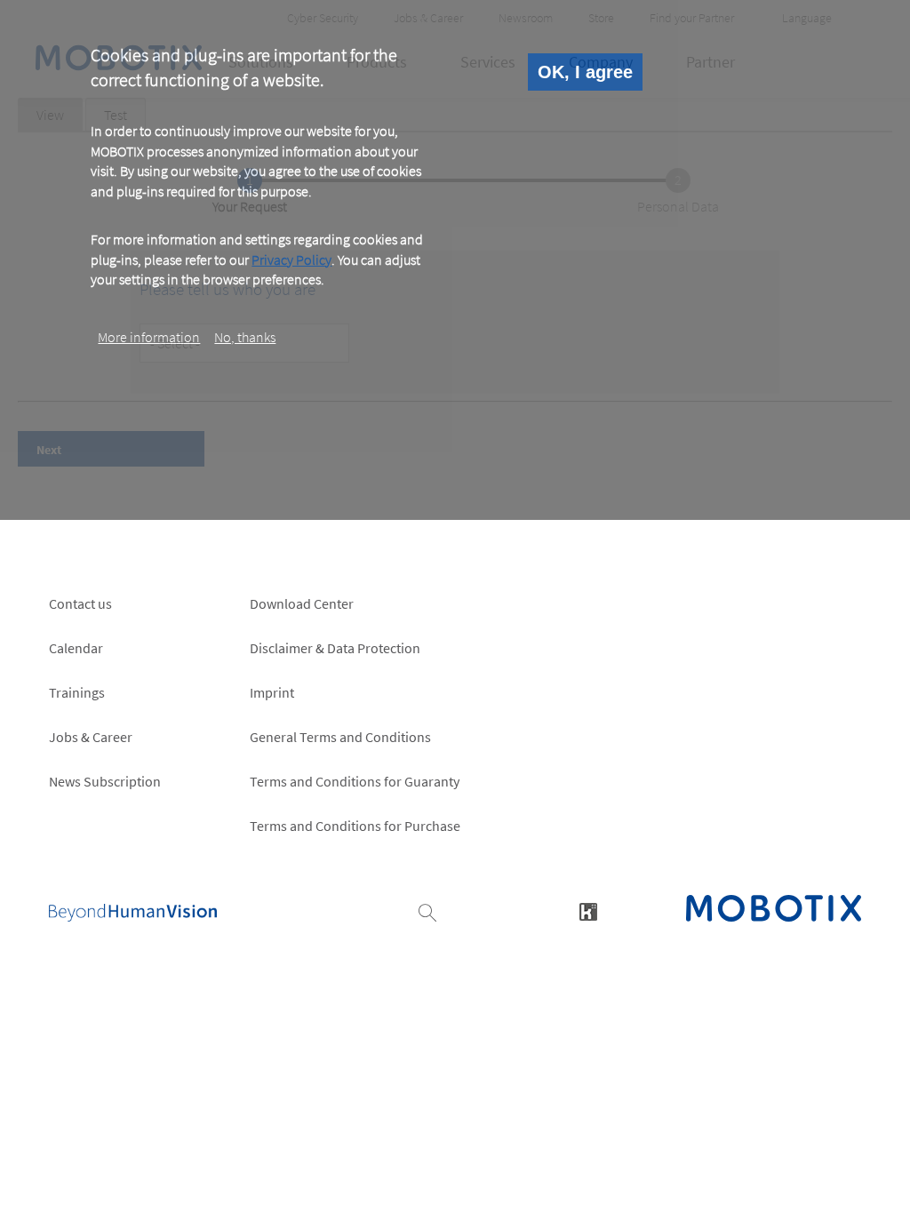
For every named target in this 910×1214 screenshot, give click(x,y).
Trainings (77, 692)
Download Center (302, 603)
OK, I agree (585, 72)
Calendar (76, 648)
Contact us (80, 603)
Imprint (272, 692)
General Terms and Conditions (340, 737)
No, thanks (244, 337)
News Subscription (105, 781)
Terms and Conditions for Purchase (355, 826)
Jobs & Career (90, 737)
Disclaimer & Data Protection (335, 648)
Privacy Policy (291, 259)
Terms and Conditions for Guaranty (354, 781)
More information (149, 337)
